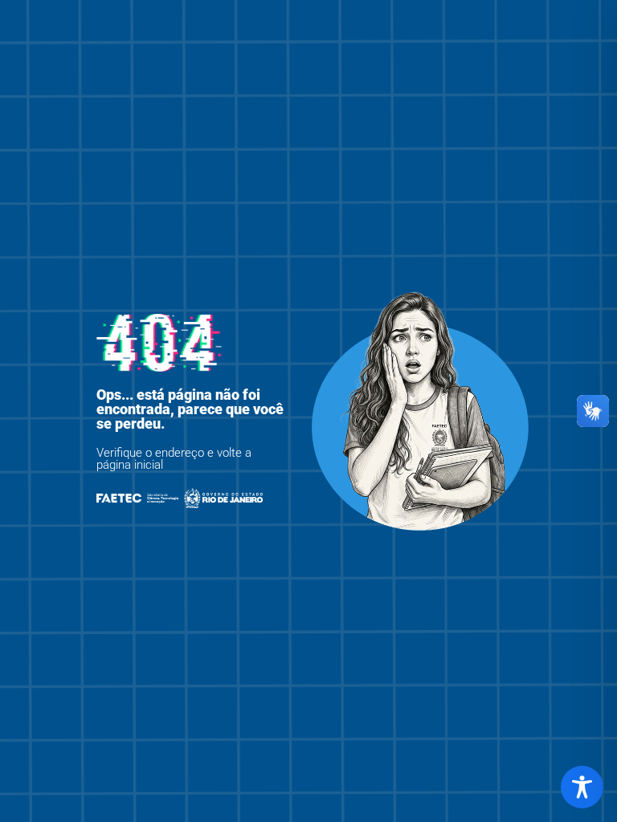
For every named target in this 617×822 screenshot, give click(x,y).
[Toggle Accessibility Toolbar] (582, 787)
